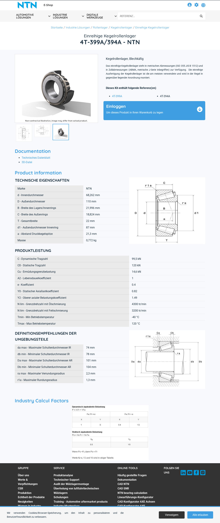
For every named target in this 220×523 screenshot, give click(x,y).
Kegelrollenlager (121, 27)
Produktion (24, 493)
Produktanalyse (63, 475)
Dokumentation (127, 479)
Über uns (23, 475)
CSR (20, 488)
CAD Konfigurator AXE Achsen (136, 501)
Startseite (57, 27)
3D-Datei (27, 162)
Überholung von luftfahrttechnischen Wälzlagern (76, 491)
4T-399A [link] (117, 96)
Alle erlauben (200, 514)
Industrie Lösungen (78, 27)
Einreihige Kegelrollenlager (152, 27)
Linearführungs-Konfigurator (135, 497)
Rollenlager (100, 27)
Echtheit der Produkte (31, 497)
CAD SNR (123, 488)
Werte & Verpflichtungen (28, 482)
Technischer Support (66, 479)
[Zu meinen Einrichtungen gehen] (196, 5)
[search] (201, 16)
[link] (190, 5)
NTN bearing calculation (132, 493)
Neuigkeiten (25, 501)
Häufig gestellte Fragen (132, 475)
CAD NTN (123, 484)
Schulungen (61, 497)
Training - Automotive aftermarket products (81, 501)
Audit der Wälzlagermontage (71, 484)
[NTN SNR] (27, 5)
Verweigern (171, 514)
